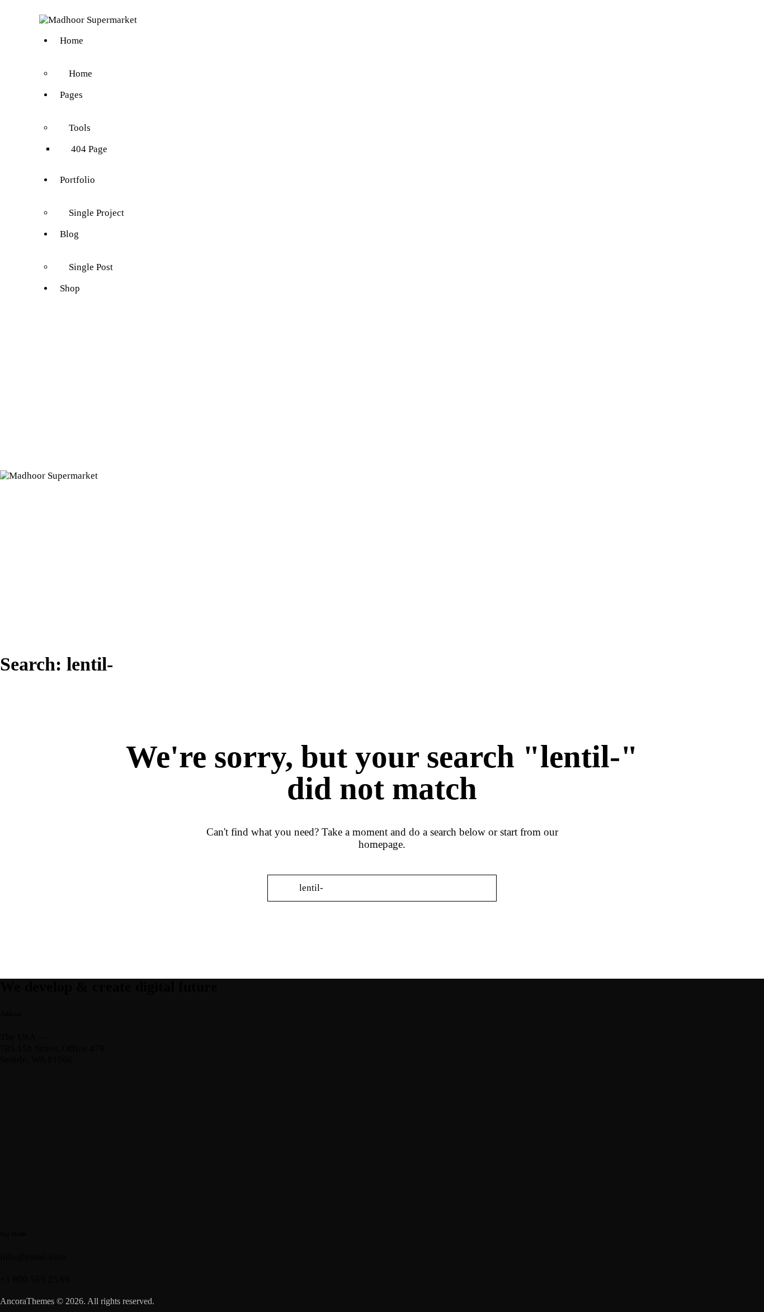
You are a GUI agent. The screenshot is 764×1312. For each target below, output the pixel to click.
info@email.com (33, 1257)
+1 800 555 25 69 (35, 1279)
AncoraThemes (27, 1301)
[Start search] (382, 908)
